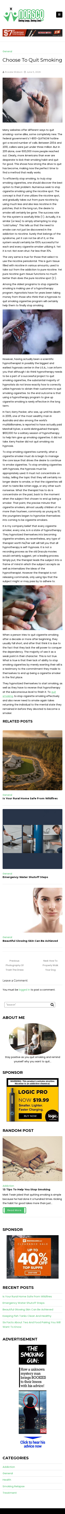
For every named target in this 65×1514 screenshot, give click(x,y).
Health (7, 1480)
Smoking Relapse (14, 1486)
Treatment (10, 1493)
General (7, 51)
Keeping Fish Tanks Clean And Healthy (27, 1316)
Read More (14, 1210)
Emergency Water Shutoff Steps (25, 877)
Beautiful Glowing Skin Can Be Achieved (30, 940)
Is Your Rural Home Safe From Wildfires (30, 798)
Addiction (8, 1186)
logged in (24, 989)
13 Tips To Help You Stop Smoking (26, 1189)
